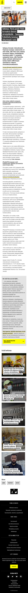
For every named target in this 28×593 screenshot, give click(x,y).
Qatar (3, 483)
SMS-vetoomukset (8, 417)
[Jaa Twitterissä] (16, 492)
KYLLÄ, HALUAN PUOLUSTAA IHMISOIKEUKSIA (9, 341)
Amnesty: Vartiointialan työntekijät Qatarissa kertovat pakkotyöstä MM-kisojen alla (14, 397)
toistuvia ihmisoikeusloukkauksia (11, 177)
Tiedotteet (6, 366)
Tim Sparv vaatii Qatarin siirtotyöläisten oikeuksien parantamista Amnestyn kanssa (13, 471)
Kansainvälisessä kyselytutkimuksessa (12, 67)
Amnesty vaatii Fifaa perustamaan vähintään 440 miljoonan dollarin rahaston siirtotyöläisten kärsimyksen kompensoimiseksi (13, 371)
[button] (25, 2)
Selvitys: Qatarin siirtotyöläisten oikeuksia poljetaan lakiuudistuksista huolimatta (13, 446)
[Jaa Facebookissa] (12, 492)
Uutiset (17, 483)
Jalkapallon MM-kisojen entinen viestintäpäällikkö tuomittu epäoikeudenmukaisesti (13, 421)
